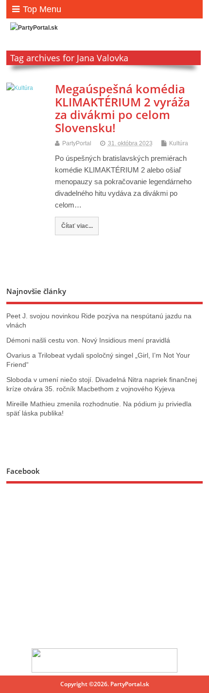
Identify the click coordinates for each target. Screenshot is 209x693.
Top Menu (42, 9)
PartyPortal (76, 143)
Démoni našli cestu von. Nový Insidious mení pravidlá (88, 340)
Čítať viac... (77, 226)
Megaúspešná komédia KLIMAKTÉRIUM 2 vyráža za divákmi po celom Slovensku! (122, 108)
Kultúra (178, 143)
